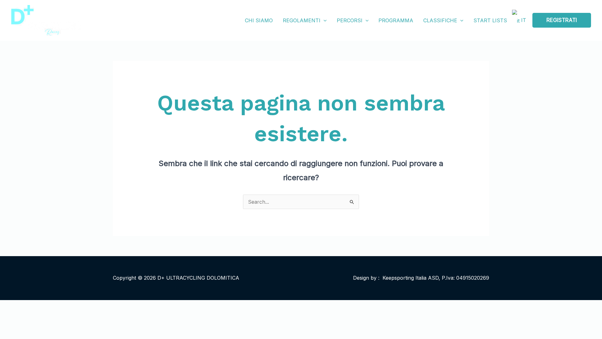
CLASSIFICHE (440, 20)
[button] (561, 20)
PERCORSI (349, 20)
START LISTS (490, 20)
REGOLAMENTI (301, 20)
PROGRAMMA (395, 20)
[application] (323, 20)
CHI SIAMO (259, 20)
